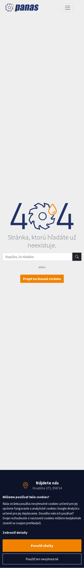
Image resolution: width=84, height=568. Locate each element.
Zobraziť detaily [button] (15, 532)
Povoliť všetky (42, 545)
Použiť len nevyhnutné (42, 559)
